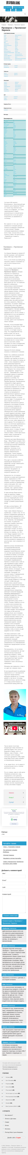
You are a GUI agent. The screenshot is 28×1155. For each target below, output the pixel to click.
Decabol (8, 1103)
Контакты (19, 10)
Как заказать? (8, 7)
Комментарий (6, 894)
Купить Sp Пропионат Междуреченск (13, 592)
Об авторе (14, 823)
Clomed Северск (8, 855)
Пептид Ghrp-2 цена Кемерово (14, 1132)
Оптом (13, 10)
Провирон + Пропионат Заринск (16, 25)
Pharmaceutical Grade (11, 1096)
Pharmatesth (9, 1090)
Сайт (4, 887)
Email (4, 880)
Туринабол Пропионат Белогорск (14, 307)
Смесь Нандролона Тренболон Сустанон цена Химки (13, 862)
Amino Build (9, 1087)
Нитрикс (8, 1077)
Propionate (8, 1083)
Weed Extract (9, 1100)
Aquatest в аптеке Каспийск (12, 858)
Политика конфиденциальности (10, 1067)
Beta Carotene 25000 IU (12, 1106)
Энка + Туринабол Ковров (11, 847)
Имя (4, 873)
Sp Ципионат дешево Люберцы (10, 851)
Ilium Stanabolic (10, 1080)
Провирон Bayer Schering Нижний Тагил (14, 416)
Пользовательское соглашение (10, 1069)
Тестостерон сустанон (12, 1093)
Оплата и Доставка (18, 7)
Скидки (8, 10)
